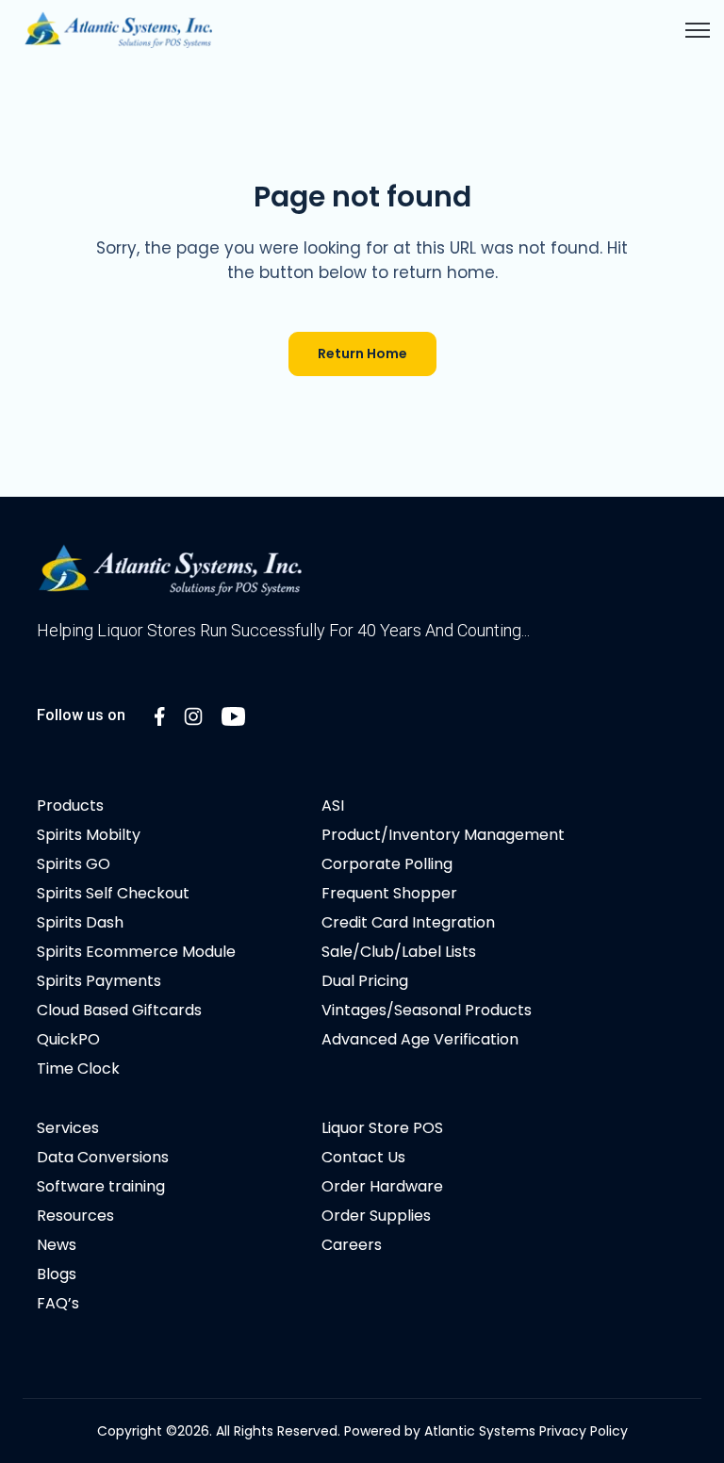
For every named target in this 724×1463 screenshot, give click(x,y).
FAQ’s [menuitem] (58, 1303)
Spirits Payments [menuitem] (99, 981)
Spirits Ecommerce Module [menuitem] (136, 951)
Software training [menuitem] (101, 1186)
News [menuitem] (56, 1245)
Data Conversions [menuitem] (103, 1157)
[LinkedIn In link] (160, 715)
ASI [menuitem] (332, 805)
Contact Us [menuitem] (363, 1157)
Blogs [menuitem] (56, 1274)
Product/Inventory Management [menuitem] (443, 835)
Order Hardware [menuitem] (382, 1186)
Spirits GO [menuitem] (73, 864)
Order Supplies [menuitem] (376, 1215)
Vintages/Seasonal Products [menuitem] (426, 1010)
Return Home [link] (362, 353)
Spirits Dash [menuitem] (80, 922)
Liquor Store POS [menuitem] (382, 1128)
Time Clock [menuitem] (78, 1068)
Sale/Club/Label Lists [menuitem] (398, 951)
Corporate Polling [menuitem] (386, 864)
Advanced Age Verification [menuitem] (419, 1039)
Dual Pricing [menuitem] (364, 981)
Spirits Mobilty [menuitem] (88, 835)
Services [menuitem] (68, 1128)
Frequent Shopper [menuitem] (389, 893)
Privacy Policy (583, 1431)
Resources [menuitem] (75, 1215)
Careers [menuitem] (351, 1245)
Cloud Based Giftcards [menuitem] (119, 1010)
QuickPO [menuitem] (68, 1039)
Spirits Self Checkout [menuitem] (113, 893)
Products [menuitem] (70, 805)
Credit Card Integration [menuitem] (408, 922)
